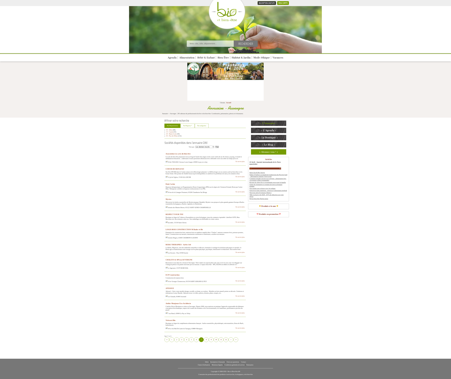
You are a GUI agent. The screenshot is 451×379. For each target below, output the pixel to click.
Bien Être (223, 57)
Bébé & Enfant (206, 57)
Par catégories (201, 126)
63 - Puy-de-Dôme (172, 136)
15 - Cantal (169, 132)
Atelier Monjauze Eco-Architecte (178, 303)
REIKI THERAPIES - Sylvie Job (178, 245)
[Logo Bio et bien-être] (227, 20)
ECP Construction (172, 275)
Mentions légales (217, 365)
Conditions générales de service (234, 365)
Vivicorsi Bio (170, 320)
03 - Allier (169, 130)
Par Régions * (187, 126)
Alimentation (186, 57)
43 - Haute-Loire (171, 134)
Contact (243, 362)
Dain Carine (170, 184)
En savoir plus (240, 161)
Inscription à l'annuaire (217, 362)
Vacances (278, 57)
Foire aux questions (233, 362)
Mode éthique (261, 57)
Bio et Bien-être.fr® (234, 371)
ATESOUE (170, 288)
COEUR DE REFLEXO (175, 169)
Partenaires (249, 365)
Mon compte (283, 3)
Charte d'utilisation (204, 365)
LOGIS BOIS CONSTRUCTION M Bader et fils (184, 229)
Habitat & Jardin (241, 57)
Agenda (172, 57)
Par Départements (172, 126)
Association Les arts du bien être (178, 154)
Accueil (228, 103)
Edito (207, 362)
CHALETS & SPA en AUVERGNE (179, 260)
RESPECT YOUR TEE (174, 214)
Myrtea (168, 199)
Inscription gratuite (267, 3)
